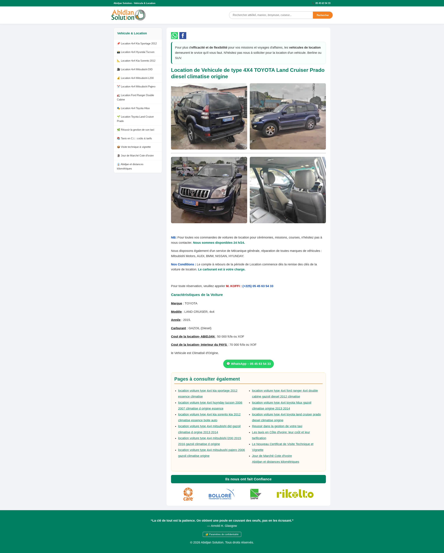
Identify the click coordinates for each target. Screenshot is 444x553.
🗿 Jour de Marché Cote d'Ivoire (135, 155)
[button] (174, 35)
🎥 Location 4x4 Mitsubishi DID (135, 69)
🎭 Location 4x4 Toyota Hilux (133, 108)
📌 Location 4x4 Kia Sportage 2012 (137, 43)
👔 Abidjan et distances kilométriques (130, 166)
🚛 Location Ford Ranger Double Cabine (135, 97)
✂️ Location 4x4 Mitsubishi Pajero (136, 86)
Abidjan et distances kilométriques (275, 461)
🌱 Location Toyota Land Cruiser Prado (135, 119)
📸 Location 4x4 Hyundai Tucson (135, 52)
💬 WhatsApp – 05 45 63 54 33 (248, 363)
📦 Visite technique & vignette (134, 147)
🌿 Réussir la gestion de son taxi (135, 129)
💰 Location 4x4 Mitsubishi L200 (135, 77)
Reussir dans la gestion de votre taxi (277, 426)
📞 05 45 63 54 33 (321, 3)
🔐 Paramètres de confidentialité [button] (222, 534)
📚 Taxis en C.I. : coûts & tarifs (134, 138)
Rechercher (323, 15)
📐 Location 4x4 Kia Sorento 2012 (136, 60)
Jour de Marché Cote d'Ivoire (272, 456)
